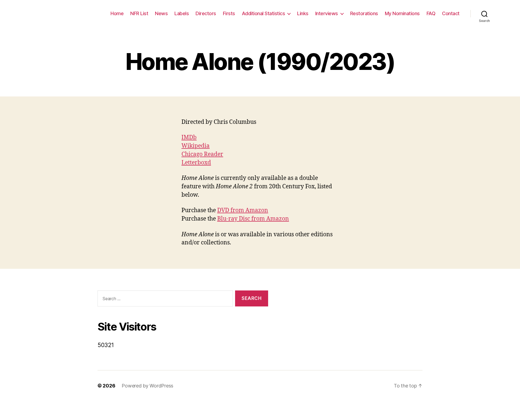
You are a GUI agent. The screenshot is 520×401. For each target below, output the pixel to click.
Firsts (229, 13)
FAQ (431, 13)
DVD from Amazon (242, 210)
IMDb (189, 137)
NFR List (139, 13)
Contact (451, 13)
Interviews (326, 13)
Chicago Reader (202, 154)
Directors (206, 13)
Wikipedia (195, 146)
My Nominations (402, 13)
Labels (181, 13)
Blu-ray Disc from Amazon (253, 218)
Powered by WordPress (147, 386)
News (161, 13)
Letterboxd (196, 162)
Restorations (364, 13)
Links (302, 13)
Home (116, 13)
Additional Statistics (263, 13)
